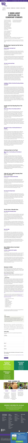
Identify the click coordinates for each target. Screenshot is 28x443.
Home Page (22, 422)
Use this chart (6, 274)
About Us (3, 9)
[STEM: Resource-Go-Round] (7, 382)
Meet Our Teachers (17, 418)
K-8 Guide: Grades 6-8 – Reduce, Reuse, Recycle (15, 325)
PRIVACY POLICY (6, 438)
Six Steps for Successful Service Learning (7, 363)
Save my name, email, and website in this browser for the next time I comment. (13, 353)
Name (5, 343)
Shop (21, 416)
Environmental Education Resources (21, 363)
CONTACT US (2, 438)
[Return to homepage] (4, 4)
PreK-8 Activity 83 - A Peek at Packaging (14, 329)
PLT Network (16, 417)
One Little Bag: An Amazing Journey (10, 211)
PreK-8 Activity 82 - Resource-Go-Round (16, 328)
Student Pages (22, 418)
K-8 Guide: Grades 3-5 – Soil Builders (10, 324)
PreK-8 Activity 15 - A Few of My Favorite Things (11, 327)
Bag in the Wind (6, 229)
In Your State (3, 416)
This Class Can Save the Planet (9, 63)
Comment (5, 335)
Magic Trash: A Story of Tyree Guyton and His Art (12, 108)
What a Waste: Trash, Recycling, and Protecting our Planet (13, 152)
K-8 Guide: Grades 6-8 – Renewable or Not (14, 325)
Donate (22, 417)
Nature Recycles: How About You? (9, 48)
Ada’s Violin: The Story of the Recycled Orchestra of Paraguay (13, 128)
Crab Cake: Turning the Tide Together (10, 250)
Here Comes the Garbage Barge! (9, 190)
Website (5, 348)
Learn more (19, 441)
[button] (19, 434)
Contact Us (22, 421)
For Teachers (10, 416)
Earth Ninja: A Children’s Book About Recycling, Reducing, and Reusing (14, 84)
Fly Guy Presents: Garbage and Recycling (11, 176)
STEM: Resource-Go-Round (7, 372)
